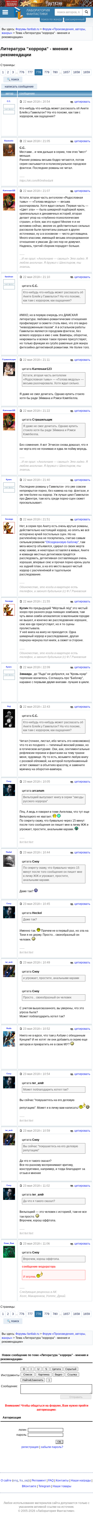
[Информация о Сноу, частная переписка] (9, 796)
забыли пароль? (52, 1447)
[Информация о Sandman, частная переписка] (9, 289)
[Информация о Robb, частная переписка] (9, 1046)
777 (30, 72)
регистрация (30, 1447)
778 (38, 72)
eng (15, 1480)
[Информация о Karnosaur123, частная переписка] (9, 210)
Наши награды (81, 1480)
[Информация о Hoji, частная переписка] (9, 727)
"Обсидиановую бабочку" (62, 542)
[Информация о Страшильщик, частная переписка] (9, 376)
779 (46, 72)
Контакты (62, 1480)
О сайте (6, 1480)
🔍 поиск (13, 79)
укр (26, 1480)
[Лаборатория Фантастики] (19, 13)
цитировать (82, 101)
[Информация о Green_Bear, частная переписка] (9, 1257)
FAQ (51, 1480)
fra (21, 1480)
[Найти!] (86, 12)
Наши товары (62, 1486)
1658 (76, 72)
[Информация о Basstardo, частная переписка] (9, 156)
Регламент (39, 1480)
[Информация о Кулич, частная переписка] (9, 492)
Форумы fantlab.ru (27, 29)
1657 (66, 72)
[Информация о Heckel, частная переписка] (9, 866)
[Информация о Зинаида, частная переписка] (9, 533)
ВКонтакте (29, 1486)
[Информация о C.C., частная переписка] (9, 114)
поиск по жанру (51, 19)
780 (55, 72)
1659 (86, 72)
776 (21, 72)
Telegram (44, 1486)
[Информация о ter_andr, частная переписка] (9, 977)
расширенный (75, 19)
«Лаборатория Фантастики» (55, 1511)
